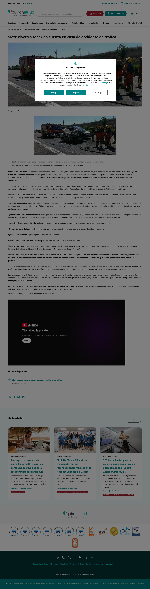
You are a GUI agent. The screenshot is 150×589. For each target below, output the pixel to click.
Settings (97, 92)
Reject (76, 92)
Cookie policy (87, 85)
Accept (54, 92)
